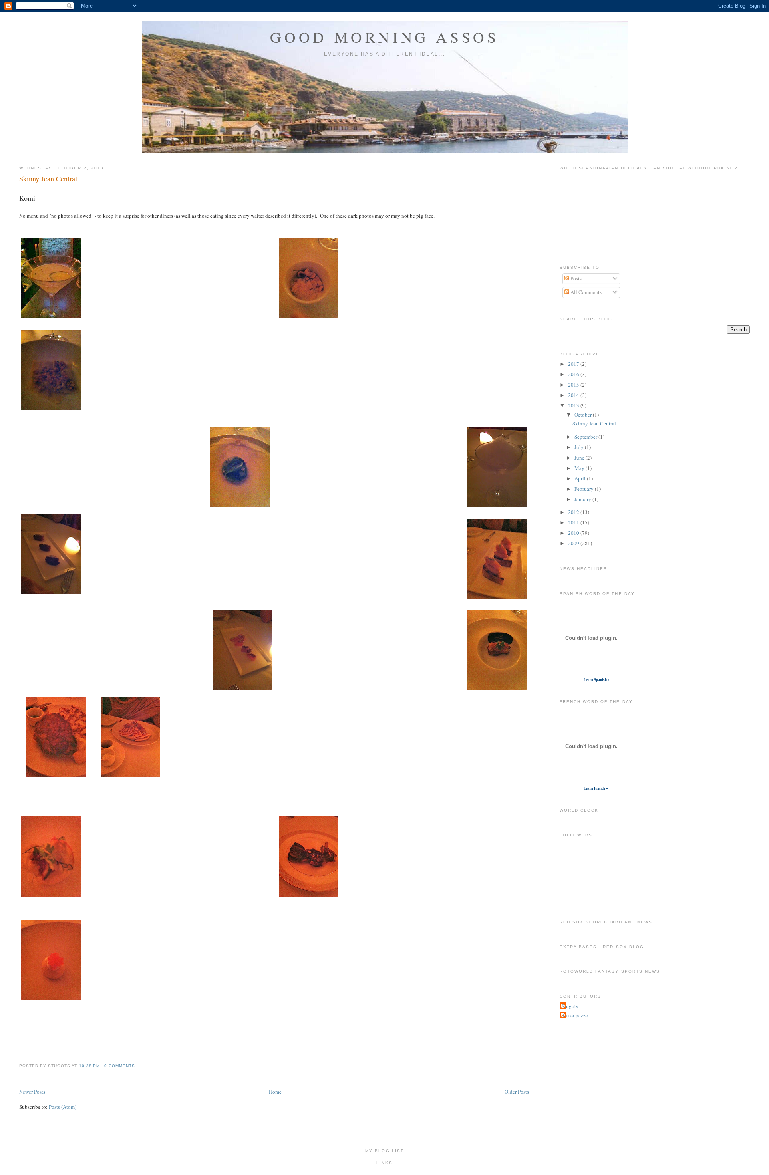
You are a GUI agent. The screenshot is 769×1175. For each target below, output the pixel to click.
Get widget (571, 680)
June (580, 457)
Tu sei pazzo (575, 1015)
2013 (574, 405)
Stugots (570, 1006)
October (583, 414)
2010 (574, 532)
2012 (574, 512)
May (580, 468)
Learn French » (596, 788)
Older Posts (517, 1091)
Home (275, 1091)
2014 (574, 395)
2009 (574, 543)
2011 (574, 522)
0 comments (119, 1066)
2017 (574, 363)
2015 (574, 384)
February (584, 488)
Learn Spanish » (597, 680)
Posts (575, 278)
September (586, 436)
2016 (574, 374)
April (580, 478)
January (583, 499)
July (579, 447)
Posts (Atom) (62, 1107)
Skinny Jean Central (48, 178)
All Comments (585, 292)
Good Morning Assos (384, 37)
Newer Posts (32, 1091)
